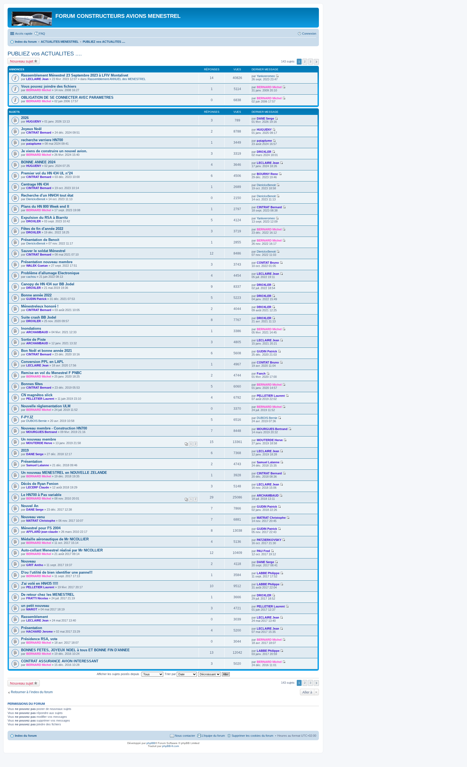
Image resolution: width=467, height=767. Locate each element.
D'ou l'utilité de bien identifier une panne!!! (56, 572)
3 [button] (310, 61)
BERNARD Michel (38, 90)
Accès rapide (23, 33)
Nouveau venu (33, 517)
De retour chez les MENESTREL (47, 595)
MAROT (31, 609)
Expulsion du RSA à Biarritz (44, 218)
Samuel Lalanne (37, 465)
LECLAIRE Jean (37, 79)
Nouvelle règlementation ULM (46, 406)
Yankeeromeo (266, 76)
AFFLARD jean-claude (42, 531)
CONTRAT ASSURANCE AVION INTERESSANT (59, 661)
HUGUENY (33, 121)
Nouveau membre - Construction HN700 (54, 428)
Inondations (31, 328)
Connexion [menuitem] (309, 33)
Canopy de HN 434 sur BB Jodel (47, 284)
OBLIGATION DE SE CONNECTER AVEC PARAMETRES (67, 97)
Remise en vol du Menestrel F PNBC (51, 373)
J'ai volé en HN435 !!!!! (39, 583)
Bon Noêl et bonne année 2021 (46, 351)
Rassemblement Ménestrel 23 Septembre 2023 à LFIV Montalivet (74, 75)
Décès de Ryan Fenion (39, 484)
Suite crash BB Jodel (38, 317)
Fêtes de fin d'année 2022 (42, 229)
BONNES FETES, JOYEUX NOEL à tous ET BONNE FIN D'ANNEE (75, 650)
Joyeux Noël (31, 129)
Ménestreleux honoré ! (39, 306)
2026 (25, 118)
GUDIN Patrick (36, 298)
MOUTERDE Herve (39, 443)
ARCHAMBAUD (37, 332)
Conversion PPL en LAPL (42, 362)
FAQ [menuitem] (42, 33)
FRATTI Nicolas (37, 598)
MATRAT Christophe (40, 520)
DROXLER (264, 151)
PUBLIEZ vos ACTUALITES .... (45, 54)
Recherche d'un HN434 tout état (47, 195)
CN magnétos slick (36, 395)
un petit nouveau (35, 606)
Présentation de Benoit (40, 240)
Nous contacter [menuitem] (185, 735)
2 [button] (305, 61)
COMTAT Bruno (268, 262)
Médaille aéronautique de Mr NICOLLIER (55, 539)
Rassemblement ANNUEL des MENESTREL (117, 79)
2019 (25, 450)
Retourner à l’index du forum (32, 692)
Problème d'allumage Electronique (50, 273)
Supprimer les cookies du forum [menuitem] (252, 735)
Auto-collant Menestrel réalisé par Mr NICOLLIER (62, 550)
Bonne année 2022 (36, 295)
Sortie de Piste (33, 340)
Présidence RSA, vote (39, 639)
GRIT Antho (34, 565)
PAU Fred (263, 551)
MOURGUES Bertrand (41, 432)
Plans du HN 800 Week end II (45, 206)
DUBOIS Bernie (36, 420)
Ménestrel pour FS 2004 (41, 528)
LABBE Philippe (268, 573)
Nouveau (28, 561)
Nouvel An (29, 506)
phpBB (150, 743)
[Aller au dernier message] (277, 76)
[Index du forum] (32, 17)
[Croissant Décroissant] (209, 674)
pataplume (33, 143)
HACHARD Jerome (39, 631)
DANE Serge (265, 118)
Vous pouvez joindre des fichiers (48, 86)
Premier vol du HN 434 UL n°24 (47, 173)
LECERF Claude (37, 487)
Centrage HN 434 (35, 184)
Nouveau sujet (22, 61)
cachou (31, 276)
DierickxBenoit (266, 185)
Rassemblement (34, 617)
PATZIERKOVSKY (269, 539)
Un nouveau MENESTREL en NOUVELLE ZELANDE (64, 473)
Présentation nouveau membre (46, 262)
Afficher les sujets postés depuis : (119, 674)
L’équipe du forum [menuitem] (213, 735)
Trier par (171, 674)
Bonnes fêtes (32, 384)
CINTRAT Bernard (38, 132)
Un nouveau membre (38, 439)
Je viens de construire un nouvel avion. (54, 151)
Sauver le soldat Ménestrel (43, 251)
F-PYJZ (27, 417)
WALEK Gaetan (37, 265)
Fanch (261, 373)
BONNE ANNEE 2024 (38, 162)
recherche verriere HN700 (42, 140)
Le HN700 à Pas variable (41, 495)
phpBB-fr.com (170, 746)
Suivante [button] (316, 62)
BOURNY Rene (267, 174)
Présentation (31, 461)
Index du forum (26, 735)
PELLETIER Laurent (40, 398)
